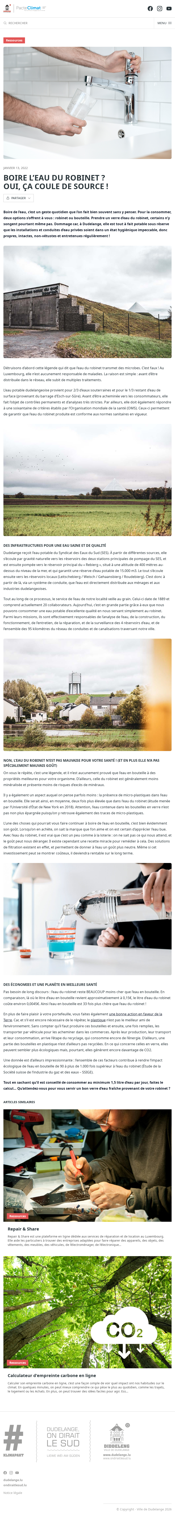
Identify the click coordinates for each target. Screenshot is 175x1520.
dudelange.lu (13, 1480)
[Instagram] (159, 8)
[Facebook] (150, 8)
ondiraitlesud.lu (15, 1485)
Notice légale (12, 1493)
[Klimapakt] (67, 1441)
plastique (98, 1020)
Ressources (14, 40)
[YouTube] (169, 8)
